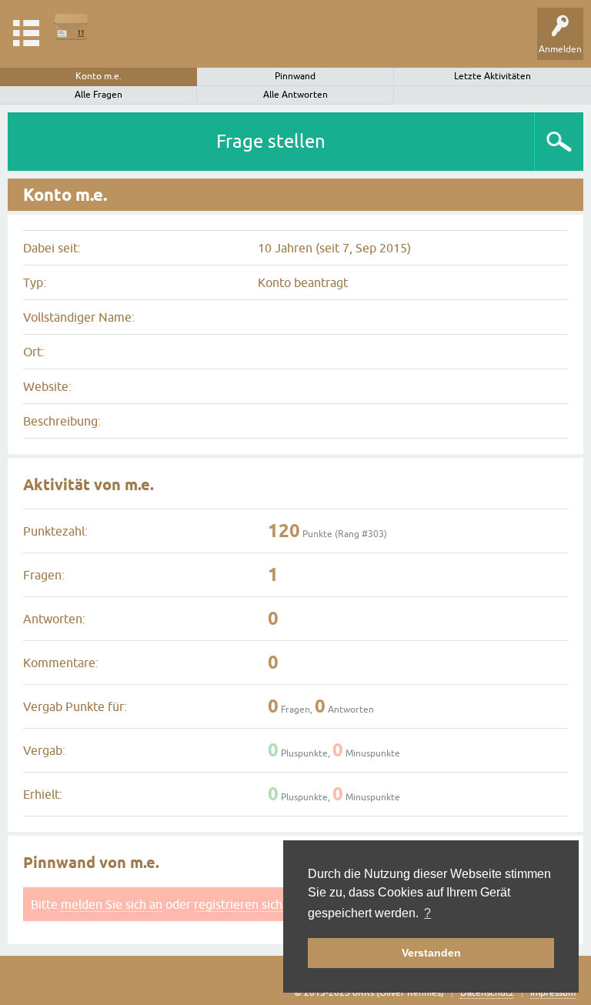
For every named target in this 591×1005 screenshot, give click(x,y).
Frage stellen (271, 141)
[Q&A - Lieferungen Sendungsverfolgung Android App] (71, 26)
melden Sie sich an (111, 904)
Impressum (553, 992)
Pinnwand (295, 76)
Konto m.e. (98, 76)
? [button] (427, 913)
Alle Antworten (295, 94)
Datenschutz (487, 992)
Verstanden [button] (431, 953)
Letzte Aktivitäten (492, 76)
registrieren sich (238, 904)
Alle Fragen (98, 94)
